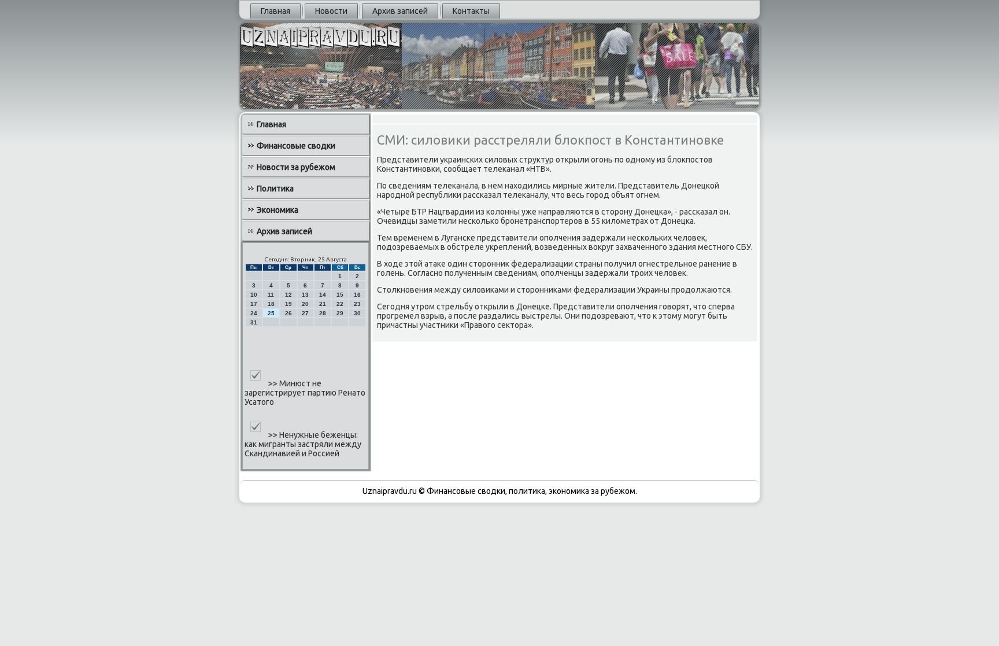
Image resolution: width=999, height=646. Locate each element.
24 (253, 313)
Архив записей (400, 11)
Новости (331, 11)
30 (357, 313)
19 (288, 304)
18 (271, 304)
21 (322, 304)
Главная (275, 11)
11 (271, 294)
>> (273, 383)
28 (322, 313)
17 (253, 304)
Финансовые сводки (296, 145)
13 (305, 294)
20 (305, 304)
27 (305, 313)
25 (271, 313)
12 (288, 294)
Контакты (471, 11)
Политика (275, 188)
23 (357, 304)
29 (339, 313)
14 (322, 294)
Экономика (277, 210)
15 (339, 294)
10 (253, 294)
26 (288, 313)
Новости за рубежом (296, 167)
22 (339, 304)
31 (253, 322)
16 (357, 294)
